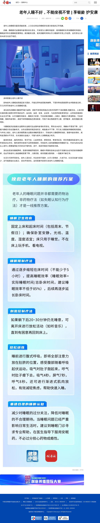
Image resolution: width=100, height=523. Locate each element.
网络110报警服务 (27, 501)
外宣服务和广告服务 (37, 498)
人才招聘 (47, 498)
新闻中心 (24, 2)
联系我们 (55, 498)
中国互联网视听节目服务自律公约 (11, 501)
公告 (61, 498)
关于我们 (27, 498)
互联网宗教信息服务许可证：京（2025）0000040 (61, 508)
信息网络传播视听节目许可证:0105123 (35, 508)
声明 (67, 498)
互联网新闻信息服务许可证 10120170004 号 (47, 505)
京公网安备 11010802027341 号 (70, 505)
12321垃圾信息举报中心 (41, 501)
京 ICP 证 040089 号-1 (27, 505)
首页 (17, 2)
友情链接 (73, 498)
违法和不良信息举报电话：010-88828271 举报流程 (82, 501)
